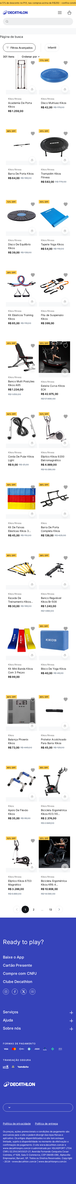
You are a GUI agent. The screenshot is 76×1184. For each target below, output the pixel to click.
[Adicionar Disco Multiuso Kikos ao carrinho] (65, 89)
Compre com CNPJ (20, 973)
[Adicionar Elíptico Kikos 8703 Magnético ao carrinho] (32, 867)
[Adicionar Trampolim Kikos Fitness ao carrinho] (65, 160)
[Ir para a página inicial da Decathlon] (15, 12)
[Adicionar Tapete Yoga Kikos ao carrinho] (65, 230)
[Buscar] (7, 21)
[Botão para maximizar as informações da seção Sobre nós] (71, 1028)
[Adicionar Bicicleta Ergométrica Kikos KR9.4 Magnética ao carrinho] (65, 867)
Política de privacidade (17, 1123)
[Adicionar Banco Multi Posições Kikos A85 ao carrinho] (32, 367)
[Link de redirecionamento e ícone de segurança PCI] (13, 1067)
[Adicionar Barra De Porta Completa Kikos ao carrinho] (65, 513)
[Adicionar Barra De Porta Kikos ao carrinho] (32, 160)
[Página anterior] (16, 909)
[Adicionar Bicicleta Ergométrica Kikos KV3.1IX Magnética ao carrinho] (65, 796)
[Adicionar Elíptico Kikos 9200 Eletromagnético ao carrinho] (65, 443)
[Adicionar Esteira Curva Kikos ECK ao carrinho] (65, 372)
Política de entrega (46, 1123)
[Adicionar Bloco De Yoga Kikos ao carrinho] (65, 655)
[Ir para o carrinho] (69, 12)
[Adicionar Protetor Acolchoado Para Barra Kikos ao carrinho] (65, 725)
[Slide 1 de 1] (21, 74)
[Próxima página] (59, 909)
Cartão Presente (17, 965)
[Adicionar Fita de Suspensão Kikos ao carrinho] (65, 301)
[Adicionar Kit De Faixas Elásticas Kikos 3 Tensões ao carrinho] (32, 513)
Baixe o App (13, 957)
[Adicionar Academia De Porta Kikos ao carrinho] (32, 89)
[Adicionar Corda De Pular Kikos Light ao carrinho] (32, 443)
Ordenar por (29, 56)
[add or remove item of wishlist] (33, 63)
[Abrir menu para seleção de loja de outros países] (38, 1107)
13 (50, 909)
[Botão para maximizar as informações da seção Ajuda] (71, 1020)
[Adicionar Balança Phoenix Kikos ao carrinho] (32, 725)
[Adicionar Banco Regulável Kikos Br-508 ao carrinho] (65, 584)
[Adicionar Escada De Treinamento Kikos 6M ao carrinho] (32, 584)
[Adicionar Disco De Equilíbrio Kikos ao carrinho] (32, 230)
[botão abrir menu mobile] (59, 12)
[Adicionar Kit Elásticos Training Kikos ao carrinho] (32, 301)
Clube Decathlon (17, 981)
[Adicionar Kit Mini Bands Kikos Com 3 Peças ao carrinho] (32, 655)
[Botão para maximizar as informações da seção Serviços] (71, 1012)
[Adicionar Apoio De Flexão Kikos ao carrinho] (32, 796)
